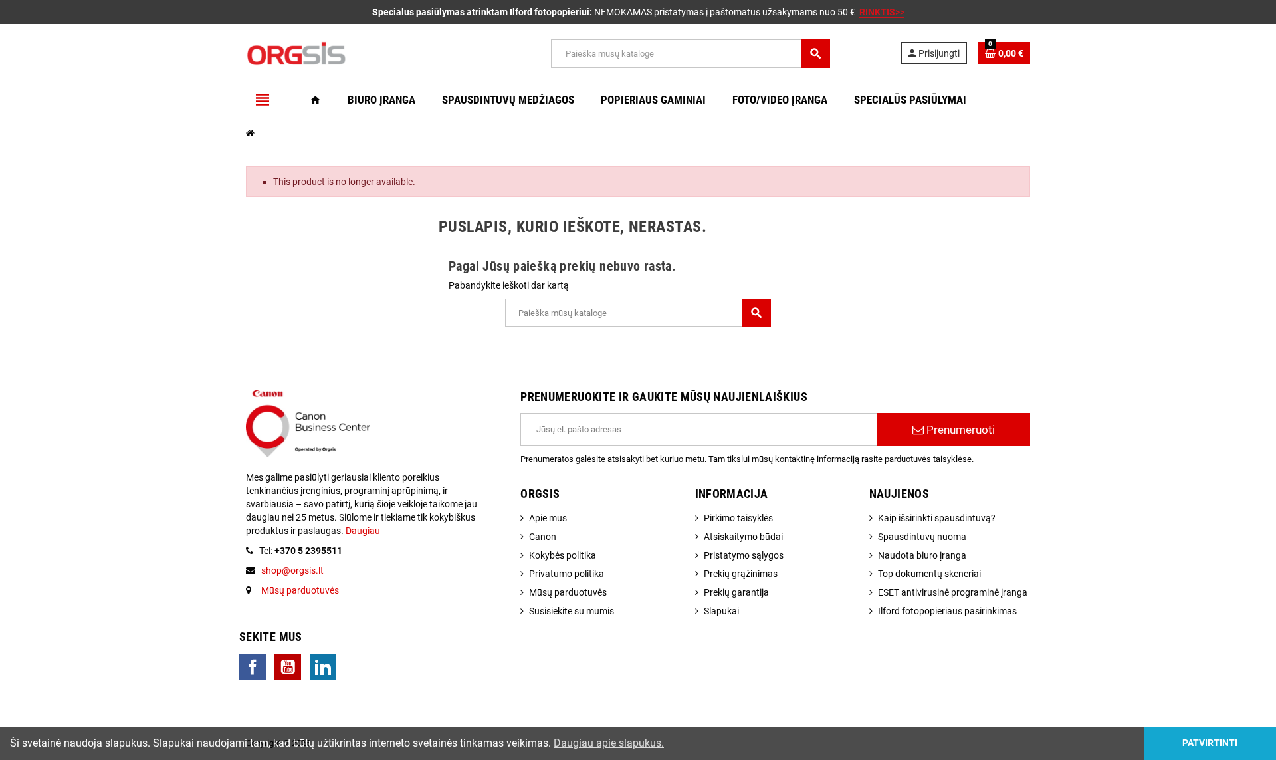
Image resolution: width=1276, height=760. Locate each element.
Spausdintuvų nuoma (922, 536)
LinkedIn (323, 667)
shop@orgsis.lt (292, 570)
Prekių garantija (736, 592)
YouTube (287, 667)
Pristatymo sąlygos (744, 555)
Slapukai (721, 611)
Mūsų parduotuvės (300, 590)
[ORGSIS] (363, 52)
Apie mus (548, 518)
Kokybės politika (562, 555)
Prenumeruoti (959, 429)
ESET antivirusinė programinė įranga (952, 592)
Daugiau (362, 530)
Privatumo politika (566, 574)
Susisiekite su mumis (571, 611)
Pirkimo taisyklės (738, 518)
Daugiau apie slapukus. (609, 743)
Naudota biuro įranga (922, 555)
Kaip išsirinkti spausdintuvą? (937, 518)
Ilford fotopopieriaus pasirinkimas (947, 611)
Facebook (252, 667)
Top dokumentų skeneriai (929, 574)
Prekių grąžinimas (741, 574)
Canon (542, 536)
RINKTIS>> (881, 12)
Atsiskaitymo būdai (743, 536)
